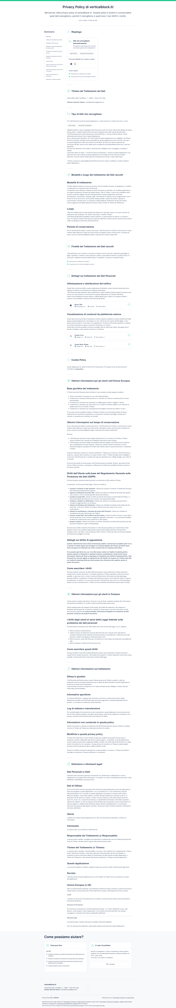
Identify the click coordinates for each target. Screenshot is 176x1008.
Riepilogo (48, 36)
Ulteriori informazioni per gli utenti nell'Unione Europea (54, 65)
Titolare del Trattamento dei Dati (54, 40)
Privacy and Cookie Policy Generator (75, 1005)
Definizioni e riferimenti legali (53, 79)
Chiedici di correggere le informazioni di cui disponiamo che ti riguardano (66, 958)
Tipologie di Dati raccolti (52, 43)
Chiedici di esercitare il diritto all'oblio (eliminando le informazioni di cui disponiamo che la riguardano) (65, 962)
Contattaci (112, 964)
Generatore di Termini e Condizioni (109, 1002)
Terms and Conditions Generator (97, 1005)
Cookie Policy (49, 61)
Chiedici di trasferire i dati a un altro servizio (58, 965)
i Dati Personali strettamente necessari (67, 1003)
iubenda (122, 1002)
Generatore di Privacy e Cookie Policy (123, 998)
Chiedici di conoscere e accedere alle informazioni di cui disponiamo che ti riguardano (66, 955)
